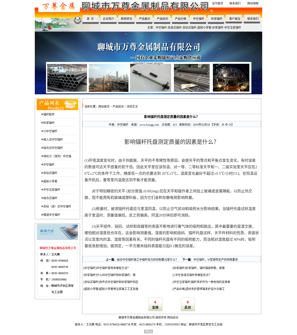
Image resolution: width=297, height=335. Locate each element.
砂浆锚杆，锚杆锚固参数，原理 (205, 268)
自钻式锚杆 (50, 173)
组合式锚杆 (50, 198)
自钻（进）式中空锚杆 (57, 206)
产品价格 (180, 18)
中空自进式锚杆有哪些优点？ (192, 275)
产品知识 (162, 18)
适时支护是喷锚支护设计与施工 (205, 289)
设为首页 (217, 3)
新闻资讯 (126, 18)
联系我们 (235, 3)
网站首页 (104, 106)
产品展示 (144, 18)
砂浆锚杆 (216, 18)
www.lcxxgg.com (149, 124)
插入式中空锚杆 (53, 139)
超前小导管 (50, 181)
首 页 (90, 18)
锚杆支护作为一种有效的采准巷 (210, 282)
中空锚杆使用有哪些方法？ (113, 268)
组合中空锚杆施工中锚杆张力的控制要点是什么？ (147, 259)
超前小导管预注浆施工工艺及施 (118, 289)
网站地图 (252, 3)
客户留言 (234, 18)
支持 (155, 307)
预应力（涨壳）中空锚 (57, 156)
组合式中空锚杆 (53, 148)
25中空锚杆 (50, 131)
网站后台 (172, 317)
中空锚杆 (198, 18)
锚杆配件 (49, 114)
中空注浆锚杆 (51, 189)
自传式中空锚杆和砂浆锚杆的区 (118, 282)
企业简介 (108, 18)
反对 (187, 307)
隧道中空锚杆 (51, 215)
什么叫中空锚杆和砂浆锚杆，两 (116, 275)
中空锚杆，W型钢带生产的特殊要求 (216, 259)
